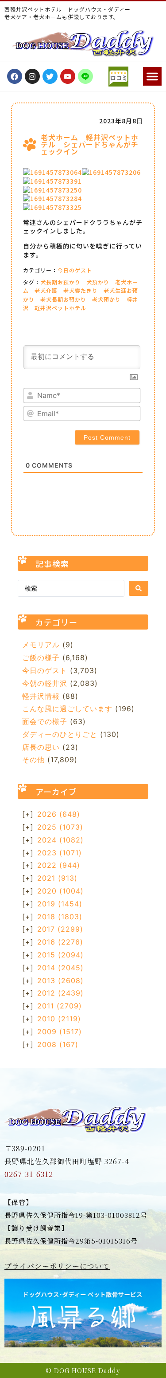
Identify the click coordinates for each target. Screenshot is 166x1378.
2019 (59, 903)
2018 (59, 916)
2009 (59, 1031)
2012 (60, 992)
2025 (60, 827)
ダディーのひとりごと (59, 734)
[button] (152, 76)
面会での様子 (44, 721)
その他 (33, 759)
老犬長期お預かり (63, 299)
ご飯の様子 (41, 657)
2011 (59, 1005)
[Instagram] (32, 76)
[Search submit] (138, 588)
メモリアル (41, 644)
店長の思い (41, 747)
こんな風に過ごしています (67, 708)
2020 (60, 890)
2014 (60, 967)
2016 (60, 941)
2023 (59, 852)
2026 (58, 814)
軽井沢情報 (41, 696)
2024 (60, 839)
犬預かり (97, 282)
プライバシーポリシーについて (57, 1266)
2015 (60, 954)
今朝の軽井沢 (44, 683)
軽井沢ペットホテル (60, 307)
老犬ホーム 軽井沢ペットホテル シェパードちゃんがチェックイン (90, 144)
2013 (60, 980)
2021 (57, 878)
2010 (59, 1018)
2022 (58, 865)
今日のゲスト (75, 270)
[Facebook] (14, 76)
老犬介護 (46, 290)
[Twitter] (50, 76)
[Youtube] (67, 76)
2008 (57, 1044)
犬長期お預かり (60, 282)
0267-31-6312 (28, 1174)
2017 (60, 929)
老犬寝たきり (80, 290)
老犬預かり (106, 299)
